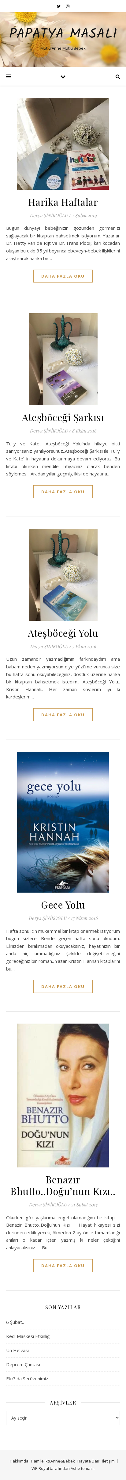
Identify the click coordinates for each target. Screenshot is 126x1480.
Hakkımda (19, 1461)
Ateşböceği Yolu (63, 632)
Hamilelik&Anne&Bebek (53, 1461)
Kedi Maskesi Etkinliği (28, 1336)
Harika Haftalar (63, 201)
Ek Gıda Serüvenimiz (27, 1378)
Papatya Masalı (63, 34)
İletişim (108, 1461)
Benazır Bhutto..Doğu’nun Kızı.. (63, 1185)
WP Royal (40, 1468)
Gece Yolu (63, 904)
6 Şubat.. (15, 1322)
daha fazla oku (63, 276)
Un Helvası (17, 1350)
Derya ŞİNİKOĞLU (49, 215)
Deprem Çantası (23, 1364)
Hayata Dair (88, 1461)
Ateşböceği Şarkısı (63, 417)
